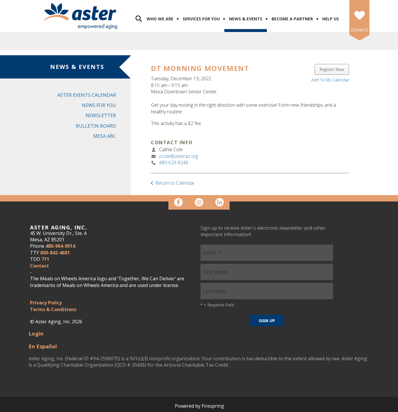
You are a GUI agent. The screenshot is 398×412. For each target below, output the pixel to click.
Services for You (201, 19)
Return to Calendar (175, 183)
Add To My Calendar (330, 80)
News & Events (245, 19)
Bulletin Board (96, 126)
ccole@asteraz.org (178, 156)
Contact (39, 266)
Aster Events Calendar (86, 95)
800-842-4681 (55, 252)
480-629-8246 (173, 162)
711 (45, 259)
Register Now (332, 69)
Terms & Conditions (53, 309)
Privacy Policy (46, 302)
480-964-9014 (60, 246)
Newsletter (100, 115)
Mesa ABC (104, 136)
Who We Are (160, 19)
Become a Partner (292, 19)
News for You (99, 105)
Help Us (330, 19)
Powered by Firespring (199, 406)
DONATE (359, 30)
